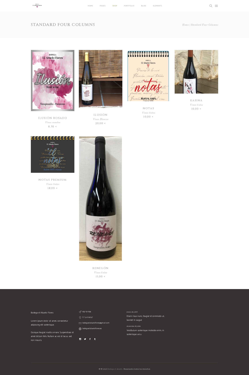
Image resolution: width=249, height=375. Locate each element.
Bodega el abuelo (115, 369)
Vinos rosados (52, 122)
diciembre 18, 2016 (133, 326)
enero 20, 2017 (132, 312)
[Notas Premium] (52, 154)
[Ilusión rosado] (52, 80)
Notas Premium (53, 180)
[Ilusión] (100, 79)
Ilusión (101, 115)
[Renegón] (100, 198)
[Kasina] (196, 72)
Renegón (100, 268)
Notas (148, 108)
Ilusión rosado (52, 118)
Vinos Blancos (100, 119)
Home (185, 25)
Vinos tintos (148, 113)
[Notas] (148, 75)
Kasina (196, 100)
